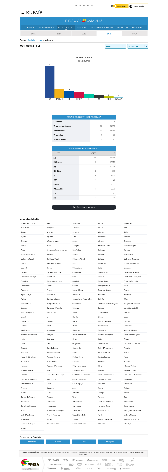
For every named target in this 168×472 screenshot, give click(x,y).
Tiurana (101, 397)
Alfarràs (101, 232)
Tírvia (74, 397)
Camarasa (128, 268)
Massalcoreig (103, 326)
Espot (126, 286)
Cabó (100, 268)
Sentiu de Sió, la (27, 384)
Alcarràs (50, 232)
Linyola (75, 317)
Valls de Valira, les (53, 415)
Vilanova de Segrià (79, 424)
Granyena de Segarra (132, 304)
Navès (74, 339)
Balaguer (101, 250)
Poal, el (126, 353)
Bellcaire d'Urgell (27, 259)
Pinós (74, 353)
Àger (48, 223)
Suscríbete (121, 6)
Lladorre (101, 317)
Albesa (100, 228)
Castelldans (76, 272)
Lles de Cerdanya (104, 321)
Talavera (75, 393)
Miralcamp (51, 330)
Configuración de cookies (114, 452)
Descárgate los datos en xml (84, 207)
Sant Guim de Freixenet (81, 375)
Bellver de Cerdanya (131, 259)
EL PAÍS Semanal (108, 464)
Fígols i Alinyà (26, 295)
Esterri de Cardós (104, 290)
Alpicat (75, 241)
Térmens (50, 397)
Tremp (23, 410)
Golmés (101, 299)
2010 (134, 34)
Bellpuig (101, 259)
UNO (71, 464)
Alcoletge (75, 232)
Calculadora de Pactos (102, 27)
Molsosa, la (102, 330)
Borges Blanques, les (131, 263)
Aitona (100, 223)
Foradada (101, 295)
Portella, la (25, 361)
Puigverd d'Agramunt (54, 366)
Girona (58, 442)
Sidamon (101, 384)
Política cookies (99, 452)
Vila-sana (101, 424)
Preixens (101, 361)
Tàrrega (101, 393)
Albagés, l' (50, 228)
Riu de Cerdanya (78, 370)
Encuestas (137, 27)
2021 (33, 34)
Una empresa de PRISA (30, 462)
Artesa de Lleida (104, 246)
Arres (49, 246)
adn (120, 460)
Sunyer (23, 393)
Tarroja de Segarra (28, 397)
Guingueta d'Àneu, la (54, 308)
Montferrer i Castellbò (29, 335)
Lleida (74, 321)
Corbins (49, 286)
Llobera (24, 326)
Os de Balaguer (52, 348)
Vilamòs (75, 419)
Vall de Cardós (103, 410)
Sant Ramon (51, 379)
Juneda (24, 317)
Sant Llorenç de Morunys (133, 375)
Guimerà (24, 308)
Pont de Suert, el (104, 357)
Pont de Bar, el (77, 357)
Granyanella (76, 304)
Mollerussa (76, 330)
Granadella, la (26, 304)
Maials (49, 326)
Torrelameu (76, 406)
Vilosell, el (127, 424)
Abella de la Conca (28, 223)
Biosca (74, 263)
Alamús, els (128, 223)
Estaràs (49, 290)
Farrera (126, 290)
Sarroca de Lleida (104, 379)
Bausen (75, 255)
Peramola (24, 353)
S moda (100, 468)
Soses (100, 388)
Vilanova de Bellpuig (105, 419)
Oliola (23, 344)
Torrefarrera (128, 402)
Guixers (101, 308)
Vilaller (49, 419)
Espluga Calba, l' (104, 286)
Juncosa (127, 312)
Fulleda (23, 299)
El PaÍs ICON (89, 468)
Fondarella (76, 295)
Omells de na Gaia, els (132, 344)
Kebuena (127, 464)
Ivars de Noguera (27, 312)
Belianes (101, 255)
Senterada (128, 379)
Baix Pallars (76, 250)
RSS (85, 454)
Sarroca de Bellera (79, 379)
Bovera (49, 268)
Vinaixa (23, 428)
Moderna (65, 468)
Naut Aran (50, 339)
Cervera (101, 277)
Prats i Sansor (52, 361)
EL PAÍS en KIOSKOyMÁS (136, 452)
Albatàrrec (76, 228)
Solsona (24, 388)
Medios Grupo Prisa (30, 469)
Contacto (44, 452)
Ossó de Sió (76, 348)
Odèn (100, 339)
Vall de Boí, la (77, 410)
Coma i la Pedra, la (131, 281)
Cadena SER (103, 460)
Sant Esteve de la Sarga (55, 375)
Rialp (100, 366)
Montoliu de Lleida (79, 335)
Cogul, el (75, 281)
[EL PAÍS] (34, 12)
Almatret (127, 237)
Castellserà (51, 277)
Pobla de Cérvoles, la (28, 357)
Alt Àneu (101, 241)
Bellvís (23, 263)
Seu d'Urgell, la (77, 384)
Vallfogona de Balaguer (132, 410)
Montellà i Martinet (131, 330)
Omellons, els (103, 344)
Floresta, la (51, 295)
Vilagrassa (25, 419)
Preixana (75, 361)
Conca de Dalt (26, 286)
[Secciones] (23, 12)
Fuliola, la (127, 295)
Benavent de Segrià (54, 263)
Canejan (24, 272)
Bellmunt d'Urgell (78, 259)
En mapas (81, 27)
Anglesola (127, 241)
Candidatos (122, 27)
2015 (84, 34)
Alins (74, 237)
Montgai (50, 335)
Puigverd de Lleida (79, 366)
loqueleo (111, 468)
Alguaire (50, 237)
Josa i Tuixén (103, 312)
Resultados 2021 (66, 27)
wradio (79, 464)
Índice (81, 454)
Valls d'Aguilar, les (27, 415)
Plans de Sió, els (104, 353)
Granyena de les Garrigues (108, 304)
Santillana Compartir (92, 460)
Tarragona (110, 442)
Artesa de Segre (130, 246)
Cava (74, 277)
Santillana (78, 460)
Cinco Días (89, 464)
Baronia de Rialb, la (28, 255)
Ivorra (74, 312)
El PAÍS (53, 460)
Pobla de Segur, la (53, 357)
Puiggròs (24, 366)
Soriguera (50, 388)
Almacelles (102, 237)
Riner (49, 370)
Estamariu (24, 290)
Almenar (24, 241)
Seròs (49, 384)
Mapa (125, 452)
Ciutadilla (24, 281)
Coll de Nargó (103, 281)
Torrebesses (77, 402)
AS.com (112, 460)
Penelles (127, 348)
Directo (31, 27)
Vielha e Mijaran (130, 415)
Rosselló (101, 370)
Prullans (127, 361)
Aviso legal (74, 452)
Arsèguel (75, 246)
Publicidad (65, 452)
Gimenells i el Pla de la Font (82, 299)
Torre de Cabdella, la (105, 402)
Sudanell (127, 388)
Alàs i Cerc (25, 228)
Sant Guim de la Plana (106, 375)
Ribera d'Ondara (130, 366)
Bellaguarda (128, 255)
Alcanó (23, 232)
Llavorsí (49, 321)
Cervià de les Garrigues (132, 277)
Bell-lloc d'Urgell (53, 259)
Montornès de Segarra (132, 335)
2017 (59, 34)
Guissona (75, 308)
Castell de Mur (103, 272)
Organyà (24, 348)
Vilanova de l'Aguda (28, 424)
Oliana (126, 339)
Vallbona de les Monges (55, 410)
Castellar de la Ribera (54, 272)
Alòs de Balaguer (53, 241)
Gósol (126, 299)
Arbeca (23, 246)
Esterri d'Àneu (77, 290)
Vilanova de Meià (53, 424)
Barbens (127, 250)
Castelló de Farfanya (28, 277)
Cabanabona (77, 268)
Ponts (126, 357)
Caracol (130, 460)
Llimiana (127, 321)
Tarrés (126, 393)
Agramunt (76, 223)
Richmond (52, 468)
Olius (48, 344)
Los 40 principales (66, 460)
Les (48, 317)
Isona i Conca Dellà (131, 308)
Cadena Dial (99, 464)
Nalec (23, 339)
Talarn (49, 393)
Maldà (74, 326)
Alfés (126, 232)
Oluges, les (76, 344)
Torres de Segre (104, 406)
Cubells (75, 286)
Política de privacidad (86, 452)
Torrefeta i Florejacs (28, 406)
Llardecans (25, 321)
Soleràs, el (128, 384)
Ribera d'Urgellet (27, 370)
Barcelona (32, 442)
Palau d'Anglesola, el (105, 348)
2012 (109, 34)
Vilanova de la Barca (131, 419)
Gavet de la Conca (53, 299)
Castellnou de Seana (131, 272)
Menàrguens (25, 330)
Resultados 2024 (46, 27)
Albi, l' (126, 228)
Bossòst (24, 268)
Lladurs (126, 317)
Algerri (23, 237)
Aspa (23, 250)
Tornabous (51, 402)
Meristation (124, 468)
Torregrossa (51, 406)
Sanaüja (24, 375)
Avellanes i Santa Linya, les (57, 250)
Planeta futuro (118, 464)
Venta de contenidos (54, 452)
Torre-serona (129, 406)
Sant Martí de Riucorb (29, 379)
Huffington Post (57, 464)
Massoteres (128, 326)
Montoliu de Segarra (105, 335)
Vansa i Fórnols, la (79, 415)
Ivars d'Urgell (51, 312)
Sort (74, 388)
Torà (125, 397)
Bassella (50, 255)
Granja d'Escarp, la (54, 304)
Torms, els (25, 402)
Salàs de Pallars (130, 370)
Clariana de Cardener (54, 281)
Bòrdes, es (102, 263)
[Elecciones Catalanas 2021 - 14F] (84, 21)
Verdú (100, 415)
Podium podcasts (77, 468)
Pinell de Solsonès (53, 353)
